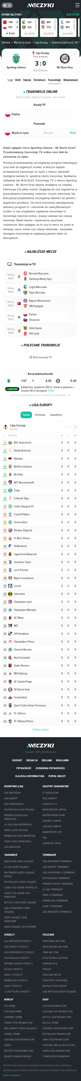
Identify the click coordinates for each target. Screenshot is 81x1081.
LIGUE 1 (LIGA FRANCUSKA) (17, 841)
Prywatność (23, 768)
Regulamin (62, 760)
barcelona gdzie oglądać (19, 861)
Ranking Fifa (50, 963)
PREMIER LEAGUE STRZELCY (18, 963)
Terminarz (39, 80)
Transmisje (54, 80)
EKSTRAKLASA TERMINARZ (56, 878)
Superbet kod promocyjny (58, 1028)
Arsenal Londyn (52, 821)
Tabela (27, 80)
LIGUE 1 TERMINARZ (53, 906)
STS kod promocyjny (55, 1006)
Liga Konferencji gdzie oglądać (17, 910)
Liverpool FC (50, 804)
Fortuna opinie (13, 1011)
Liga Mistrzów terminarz (57, 861)
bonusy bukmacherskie (17, 1056)
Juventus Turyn (52, 843)
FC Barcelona (51, 792)
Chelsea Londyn (52, 826)
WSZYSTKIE (73, 14)
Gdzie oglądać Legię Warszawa (15, 919)
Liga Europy (41, 42)
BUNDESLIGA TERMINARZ (55, 900)
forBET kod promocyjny (18, 1022)
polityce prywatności (12, 1075)
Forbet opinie (12, 1034)
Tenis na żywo (51, 952)
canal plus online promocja (20, 887)
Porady (47, 969)
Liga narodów (12, 847)
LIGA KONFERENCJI (14, 804)
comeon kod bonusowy (56, 1056)
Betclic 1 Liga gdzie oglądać (20, 902)
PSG (45, 837)
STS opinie (9, 1006)
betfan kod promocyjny (57, 1034)
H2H (18, 80)
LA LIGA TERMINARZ (53, 889)
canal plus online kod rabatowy (17, 895)
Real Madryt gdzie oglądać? (20, 1028)
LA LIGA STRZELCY (13, 969)
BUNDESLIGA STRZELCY (16, 980)
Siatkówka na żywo (54, 941)
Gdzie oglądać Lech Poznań (20, 927)
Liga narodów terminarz (57, 912)
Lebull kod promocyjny (56, 1051)
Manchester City (52, 832)
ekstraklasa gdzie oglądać (20, 882)
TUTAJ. (51, 391)
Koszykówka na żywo (55, 958)
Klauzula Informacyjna (29, 776)
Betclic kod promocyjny (57, 1017)
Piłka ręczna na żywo (55, 946)
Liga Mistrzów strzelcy (18, 941)
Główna (6, 42)
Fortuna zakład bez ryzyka (59, 1045)
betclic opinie (51, 1022)
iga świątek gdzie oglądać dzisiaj (19, 874)
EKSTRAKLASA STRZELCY (17, 958)
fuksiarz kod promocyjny (19, 1039)
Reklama (47, 760)
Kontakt (17, 760)
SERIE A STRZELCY (13, 974)
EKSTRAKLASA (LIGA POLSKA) (19, 809)
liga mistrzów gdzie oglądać (59, 991)
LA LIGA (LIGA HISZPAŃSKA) (18, 824)
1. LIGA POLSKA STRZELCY (17, 991)
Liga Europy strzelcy (16, 946)
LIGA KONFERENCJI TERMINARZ (59, 872)
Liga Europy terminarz (56, 867)
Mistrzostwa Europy (55, 986)
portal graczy (57, 776)
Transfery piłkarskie (55, 980)
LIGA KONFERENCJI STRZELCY (19, 952)
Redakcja (32, 760)
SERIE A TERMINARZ (53, 895)
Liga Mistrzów (12, 792)
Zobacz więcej (41, 729)
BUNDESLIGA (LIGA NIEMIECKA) (20, 835)
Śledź (73, 133)
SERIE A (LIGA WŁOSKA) (16, 830)
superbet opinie (13, 1017)
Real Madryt (50, 798)
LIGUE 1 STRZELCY (13, 986)
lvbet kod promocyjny (56, 1039)
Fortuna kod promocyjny (58, 1011)
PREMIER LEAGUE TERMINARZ (58, 883)
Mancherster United (54, 809)
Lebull (7, 1045)
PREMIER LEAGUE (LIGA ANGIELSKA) (16, 817)
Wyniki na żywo (12, 14)
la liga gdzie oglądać (16, 867)
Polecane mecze (52, 974)
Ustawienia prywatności (50, 768)
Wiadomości (70, 80)
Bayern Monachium (54, 815)
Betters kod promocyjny (19, 1051)
